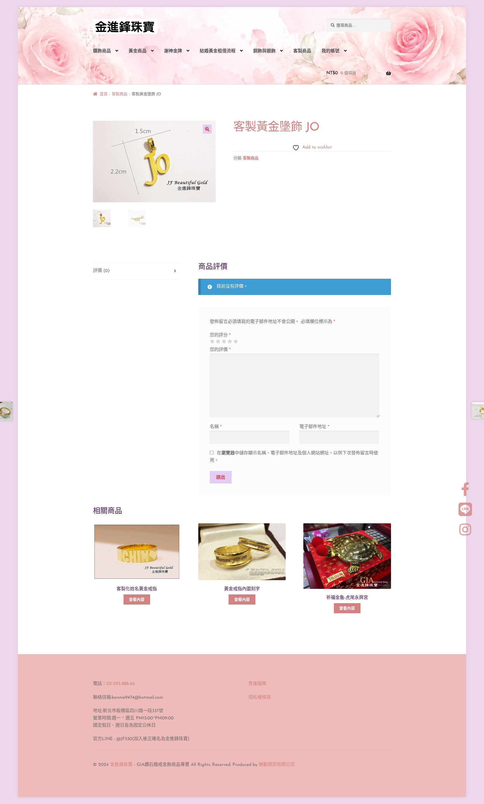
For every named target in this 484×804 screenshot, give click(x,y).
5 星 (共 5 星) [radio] (235, 341)
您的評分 (220, 335)
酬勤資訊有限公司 (277, 765)
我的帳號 (330, 51)
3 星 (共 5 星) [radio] (224, 341)
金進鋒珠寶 (121, 765)
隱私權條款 (259, 697)
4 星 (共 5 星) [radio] (229, 341)
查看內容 (137, 600)
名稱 (216, 427)
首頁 (104, 94)
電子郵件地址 (314, 427)
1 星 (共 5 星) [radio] (212, 341)
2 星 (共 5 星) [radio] (218, 341)
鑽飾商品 (102, 51)
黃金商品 (137, 51)
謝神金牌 (173, 51)
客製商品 (302, 51)
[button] (207, 129)
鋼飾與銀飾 (264, 51)
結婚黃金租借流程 (218, 51)
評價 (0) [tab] (101, 271)
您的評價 (220, 350)
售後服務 (257, 684)
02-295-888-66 (120, 684)
